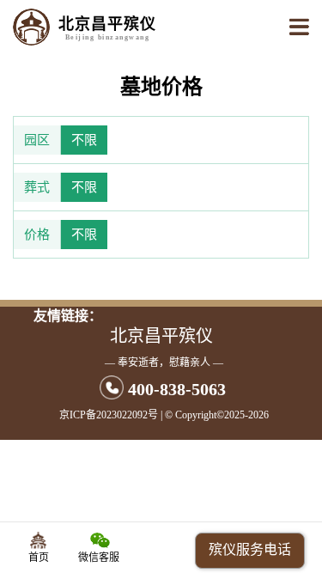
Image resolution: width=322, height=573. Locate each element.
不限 (84, 140)
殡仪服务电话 (250, 549)
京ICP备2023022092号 (108, 415)
